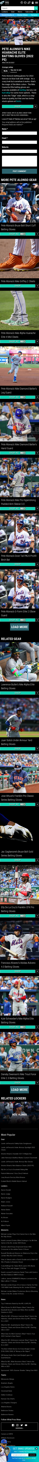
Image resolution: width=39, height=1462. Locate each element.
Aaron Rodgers (6, 1198)
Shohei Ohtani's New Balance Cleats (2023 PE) (17, 1166)
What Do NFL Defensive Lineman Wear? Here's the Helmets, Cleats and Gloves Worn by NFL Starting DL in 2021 (19, 1342)
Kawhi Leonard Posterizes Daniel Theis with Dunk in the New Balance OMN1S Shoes (19, 1273)
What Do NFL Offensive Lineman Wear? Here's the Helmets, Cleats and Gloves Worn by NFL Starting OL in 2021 (19, 1318)
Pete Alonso (18, 113)
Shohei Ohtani (22, 15)
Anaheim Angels (7, 1383)
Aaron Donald (6, 1190)
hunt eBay (6, 93)
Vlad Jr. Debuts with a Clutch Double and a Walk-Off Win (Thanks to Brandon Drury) (19, 1261)
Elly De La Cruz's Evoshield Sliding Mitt (14, 1170)
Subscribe (29, 12)
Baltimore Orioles (7, 1411)
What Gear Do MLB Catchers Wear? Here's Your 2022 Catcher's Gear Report (18, 1335)
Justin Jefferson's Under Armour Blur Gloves (17, 1162)
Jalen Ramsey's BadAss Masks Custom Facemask (19, 1158)
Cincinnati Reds (6, 1391)
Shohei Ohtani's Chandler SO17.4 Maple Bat (16, 1154)
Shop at (14, 234)
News (20, 12)
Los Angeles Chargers (9, 1403)
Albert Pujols (5, 1225)
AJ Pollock (5, 1221)
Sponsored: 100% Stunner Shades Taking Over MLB (19, 1370)
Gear (13, 12)
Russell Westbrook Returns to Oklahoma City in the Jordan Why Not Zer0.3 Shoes (19, 1254)
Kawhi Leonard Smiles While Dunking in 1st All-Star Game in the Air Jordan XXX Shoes (19, 1242)
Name (5, 129)
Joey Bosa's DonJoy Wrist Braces (13, 1177)
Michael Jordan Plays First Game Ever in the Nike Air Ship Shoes (18, 1235)
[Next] (35, 32)
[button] (33, 2)
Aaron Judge (5, 1194)
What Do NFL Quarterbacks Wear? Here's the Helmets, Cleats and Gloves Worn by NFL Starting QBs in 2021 (18, 1327)
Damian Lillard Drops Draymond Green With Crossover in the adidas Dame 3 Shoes (16, 1248)
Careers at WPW (7, 1434)
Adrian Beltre (5, 1210)
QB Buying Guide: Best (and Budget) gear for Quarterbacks (16, 1356)
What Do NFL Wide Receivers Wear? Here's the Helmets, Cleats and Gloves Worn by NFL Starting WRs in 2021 (18, 1364)
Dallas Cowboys (6, 1395)
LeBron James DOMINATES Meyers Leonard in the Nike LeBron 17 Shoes (19, 1280)
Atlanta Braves (6, 1407)
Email (5, 138)
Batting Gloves (13, 115)
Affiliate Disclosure (7, 1438)
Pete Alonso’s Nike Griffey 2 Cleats (18, 281)
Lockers (5, 12)
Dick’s (18, 101)
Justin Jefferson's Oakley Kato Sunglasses (16, 1143)
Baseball (24, 115)
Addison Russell (6, 1206)
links (25, 17)
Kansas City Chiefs (8, 1399)
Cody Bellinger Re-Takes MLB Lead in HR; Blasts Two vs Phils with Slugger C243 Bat (18, 1267)
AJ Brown (4, 1218)
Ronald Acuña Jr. (8, 15)
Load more (19, 627)
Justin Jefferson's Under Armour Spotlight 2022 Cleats (18, 1148)
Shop (18, 106)
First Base (7, 113)
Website (5, 147)
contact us (28, 1458)
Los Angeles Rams (8, 1387)
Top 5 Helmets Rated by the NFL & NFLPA (16, 1304)
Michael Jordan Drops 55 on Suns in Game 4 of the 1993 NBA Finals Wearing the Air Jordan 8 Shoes (19, 1286)
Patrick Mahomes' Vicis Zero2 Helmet (14, 1173)
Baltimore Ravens (7, 1414)
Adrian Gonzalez (7, 1214)
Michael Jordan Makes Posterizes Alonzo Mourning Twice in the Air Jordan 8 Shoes (19, 1292)
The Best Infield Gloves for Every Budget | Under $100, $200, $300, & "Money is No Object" (18, 1350)
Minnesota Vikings (7, 1379)
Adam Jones (5, 1202)
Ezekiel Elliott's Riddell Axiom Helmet (14, 1181)
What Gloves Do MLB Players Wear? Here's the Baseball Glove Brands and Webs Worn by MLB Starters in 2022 (17, 1309)
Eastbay (22, 90)
